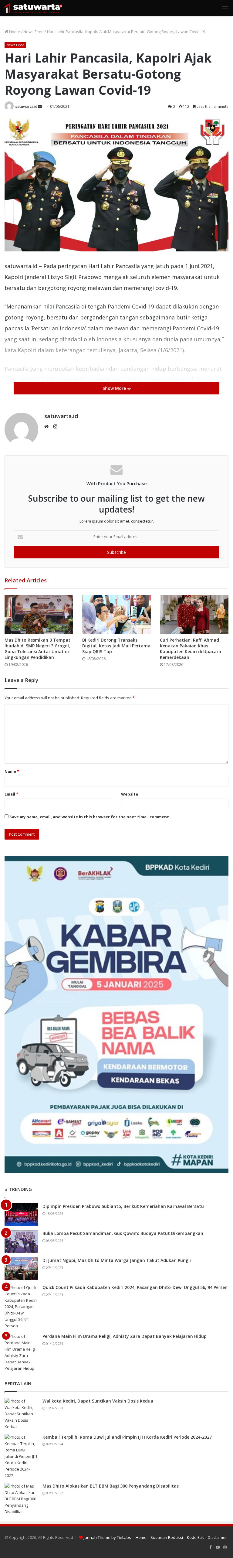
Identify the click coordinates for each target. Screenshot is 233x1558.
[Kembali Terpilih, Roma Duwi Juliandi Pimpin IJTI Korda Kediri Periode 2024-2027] (21, 1456)
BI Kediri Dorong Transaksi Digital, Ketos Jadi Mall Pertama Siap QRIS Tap (116, 645)
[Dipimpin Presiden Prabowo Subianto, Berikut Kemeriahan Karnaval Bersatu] (21, 1214)
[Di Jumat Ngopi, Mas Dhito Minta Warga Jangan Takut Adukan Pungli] (21, 1268)
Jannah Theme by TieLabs (107, 1537)
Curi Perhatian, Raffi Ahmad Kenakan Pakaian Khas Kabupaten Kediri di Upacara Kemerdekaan (190, 648)
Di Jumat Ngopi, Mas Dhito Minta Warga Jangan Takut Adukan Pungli (116, 1260)
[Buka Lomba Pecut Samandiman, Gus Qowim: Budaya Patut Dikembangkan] (21, 1241)
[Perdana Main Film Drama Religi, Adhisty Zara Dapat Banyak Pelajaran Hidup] (21, 1352)
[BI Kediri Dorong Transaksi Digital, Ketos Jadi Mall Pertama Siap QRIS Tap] (116, 614)
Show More (115, 388)
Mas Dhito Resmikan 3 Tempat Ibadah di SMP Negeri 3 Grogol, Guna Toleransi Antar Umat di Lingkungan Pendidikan (37, 648)
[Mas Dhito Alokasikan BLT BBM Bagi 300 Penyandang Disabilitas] (21, 1499)
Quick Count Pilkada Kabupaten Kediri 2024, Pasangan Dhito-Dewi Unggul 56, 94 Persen (135, 1287)
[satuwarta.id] (33, 8)
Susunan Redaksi (166, 1537)
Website (129, 794)
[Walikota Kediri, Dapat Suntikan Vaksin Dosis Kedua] (21, 1414)
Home (14, 31)
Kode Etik (195, 1537)
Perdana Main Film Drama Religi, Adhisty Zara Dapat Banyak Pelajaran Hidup (124, 1336)
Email (11, 794)
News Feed (33, 31)
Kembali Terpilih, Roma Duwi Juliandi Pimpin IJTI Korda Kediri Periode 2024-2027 (127, 1437)
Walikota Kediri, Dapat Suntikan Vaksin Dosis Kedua (97, 1401)
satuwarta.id (26, 106)
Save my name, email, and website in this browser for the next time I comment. (89, 817)
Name (12, 771)
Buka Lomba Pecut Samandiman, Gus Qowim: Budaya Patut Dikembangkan (122, 1233)
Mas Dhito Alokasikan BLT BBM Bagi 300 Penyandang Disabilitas (110, 1486)
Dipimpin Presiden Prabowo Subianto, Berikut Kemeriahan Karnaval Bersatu (123, 1206)
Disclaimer (217, 1537)
